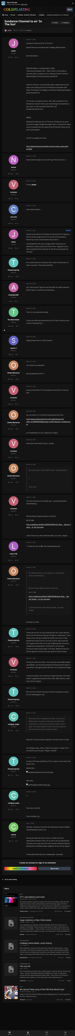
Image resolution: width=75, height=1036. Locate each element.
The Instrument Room (27, 917)
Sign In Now (54, 868)
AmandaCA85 (13, 295)
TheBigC (22, 922)
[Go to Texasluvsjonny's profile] (13, 262)
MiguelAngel (23, 957)
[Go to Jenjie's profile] (6, 30)
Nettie (13, 167)
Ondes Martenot (13, 373)
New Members (24, 940)
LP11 (21, 894)
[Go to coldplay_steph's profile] (13, 717)
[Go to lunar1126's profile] (13, 546)
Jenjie (13, 51)
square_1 (13, 348)
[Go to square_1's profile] (13, 340)
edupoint (22, 999)
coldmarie (23, 980)
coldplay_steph (13, 724)
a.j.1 (21, 945)
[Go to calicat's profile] (13, 827)
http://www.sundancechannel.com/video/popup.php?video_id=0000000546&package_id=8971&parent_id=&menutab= (48, 421)
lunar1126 (13, 554)
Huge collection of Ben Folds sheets (35, 920)
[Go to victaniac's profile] (13, 184)
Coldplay (28, 30)
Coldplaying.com (25, 964)
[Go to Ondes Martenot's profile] (13, 365)
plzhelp (22, 934)
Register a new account (20, 868)
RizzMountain (24, 899)
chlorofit (13, 217)
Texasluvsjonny (13, 270)
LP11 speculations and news (32, 897)
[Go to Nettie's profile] (13, 160)
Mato (21, 968)
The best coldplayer (25, 991)
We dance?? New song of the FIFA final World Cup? (42, 989)
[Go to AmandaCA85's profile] (13, 287)
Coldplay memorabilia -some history (36, 943)
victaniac (13, 192)
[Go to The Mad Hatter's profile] (13, 312)
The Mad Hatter (13, 320)
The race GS (25, 966)
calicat (13, 835)
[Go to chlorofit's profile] (13, 209)
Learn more (4, 3)
